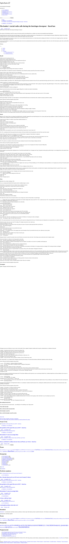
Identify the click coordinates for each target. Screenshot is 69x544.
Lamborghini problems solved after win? (9, 505)
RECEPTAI (4, 462)
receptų (15, 451)
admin (2, 28)
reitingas (19, 451)
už (27, 451)
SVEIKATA (16, 527)
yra (30, 451)
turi (26, 451)
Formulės (28, 449)
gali (30, 449)
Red (17, 451)
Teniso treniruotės (65, 541)
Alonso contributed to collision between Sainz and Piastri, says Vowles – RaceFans (18, 441)
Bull (13, 449)
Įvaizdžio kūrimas (53, 541)
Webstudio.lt (2, 511)
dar (14, 449)
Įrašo (33, 451)
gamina (32, 449)
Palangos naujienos (24, 542)
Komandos (43, 449)
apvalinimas (4, 449)
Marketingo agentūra (7, 541)
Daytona (20, 518)
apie (0, 449)
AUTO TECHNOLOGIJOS (7, 458)
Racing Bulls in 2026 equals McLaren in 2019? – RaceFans (13, 427)
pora (7, 451)
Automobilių (10, 518)
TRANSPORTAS (5, 496)
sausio (22, 451)
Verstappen (4, 51)
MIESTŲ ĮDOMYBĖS (6, 460)
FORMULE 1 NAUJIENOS (7, 23)
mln (62, 449)
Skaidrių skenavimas (23, 541)
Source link (2, 416)
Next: (15, 419)
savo (25, 451)
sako (21, 451)
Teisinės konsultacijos (15, 541)
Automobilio (7, 518)
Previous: (9, 418)
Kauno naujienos (10, 542)
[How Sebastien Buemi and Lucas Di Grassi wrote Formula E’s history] (11, 473)
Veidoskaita (59, 541)
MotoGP (64, 449)
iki (34, 449)
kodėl (41, 449)
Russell (4, 48)
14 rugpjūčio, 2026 (7, 429)
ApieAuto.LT (5, 3)
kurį (51, 449)
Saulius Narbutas (46, 541)
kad (36, 449)
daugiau (17, 449)
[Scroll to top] (0, 538)
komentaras (47, 449)
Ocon (4, 50)
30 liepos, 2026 (6, 443)
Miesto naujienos (40, 541)
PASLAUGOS (4, 14)
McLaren (58, 449)
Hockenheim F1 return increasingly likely (9, 434)
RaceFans (11, 451)
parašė (4, 451)
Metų (61, 449)
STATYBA (4, 463)
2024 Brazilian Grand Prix (9, 53)
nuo (2, 451)
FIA (26, 449)
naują (1, 451)
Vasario (29, 451)
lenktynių (55, 449)
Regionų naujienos (17, 542)
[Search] (0, 16)
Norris (4, 49)
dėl (22, 449)
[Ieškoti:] (5, 17)
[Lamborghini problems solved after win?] (7, 501)
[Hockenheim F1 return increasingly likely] (7, 430)
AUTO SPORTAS (5, 10)
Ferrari (24, 449)
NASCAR (67, 449)
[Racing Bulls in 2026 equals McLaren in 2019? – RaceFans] (10, 423)
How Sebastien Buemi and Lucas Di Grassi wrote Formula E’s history (15, 477)
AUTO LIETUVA (5, 11)
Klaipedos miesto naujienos (32, 541)
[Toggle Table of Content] (1, 46)
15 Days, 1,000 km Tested (5, 498)
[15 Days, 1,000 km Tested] (5, 494)
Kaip (39, 449)
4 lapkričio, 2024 (7, 28)
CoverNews (61, 537)
